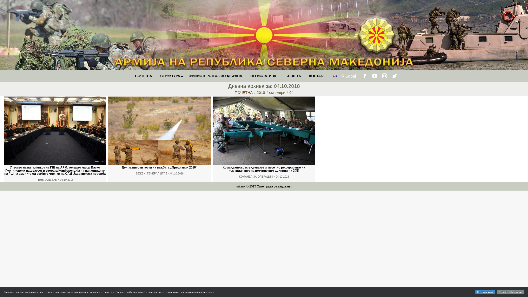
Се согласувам (485, 292)
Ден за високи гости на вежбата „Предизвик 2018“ (159, 167)
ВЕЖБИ (140, 173)
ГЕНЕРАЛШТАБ (47, 179)
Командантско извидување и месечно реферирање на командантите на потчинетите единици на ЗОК (264, 169)
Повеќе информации (510, 292)
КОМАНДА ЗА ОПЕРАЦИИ (256, 176)
